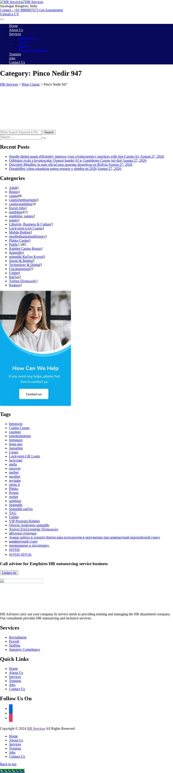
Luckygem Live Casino (26, 228)
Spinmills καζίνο (21, 509)
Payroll (23, 42)
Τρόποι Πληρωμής (22, 281)
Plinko (13, 489)
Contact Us (17, 62)
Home (13, 26)
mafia (13, 464)
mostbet (14, 476)
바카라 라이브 (20, 554)
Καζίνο (14, 277)
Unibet (14, 273)
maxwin (14, 468)
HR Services (36, 728)
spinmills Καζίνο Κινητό (26, 257)
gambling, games (21, 216)
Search (49, 132)
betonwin (15, 424)
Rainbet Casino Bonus (25, 248)
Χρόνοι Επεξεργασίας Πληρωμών (33, 529)
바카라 (14, 550)
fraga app (15, 444)
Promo (13, 493)
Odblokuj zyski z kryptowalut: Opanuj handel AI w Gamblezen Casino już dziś (65, 160)
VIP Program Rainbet (24, 521)
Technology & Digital (24, 265)
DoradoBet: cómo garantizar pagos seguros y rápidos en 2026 (53, 169)
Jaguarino (16, 448)
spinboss (15, 501)
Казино (14, 285)
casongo (15, 432)
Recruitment (26, 38)
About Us (16, 30)
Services (15, 34)
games (13, 220)
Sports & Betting (21, 261)
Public (13, 244)
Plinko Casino (19, 240)
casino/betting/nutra (23, 200)
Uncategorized (19, 269)
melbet (13, 472)
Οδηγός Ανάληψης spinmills (29, 525)
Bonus (13, 192)
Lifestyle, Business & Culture (30, 224)
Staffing (23, 46)
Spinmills (15, 253)
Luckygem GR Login (24, 456)
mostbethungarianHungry (27, 236)
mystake (15, 480)
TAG (12, 513)
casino (13, 196)
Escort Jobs (17, 208)
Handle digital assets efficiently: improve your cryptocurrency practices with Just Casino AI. (74, 156)
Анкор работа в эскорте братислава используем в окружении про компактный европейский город (84, 537)
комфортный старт (23, 541)
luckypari (15, 460)
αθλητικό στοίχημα (22, 533)
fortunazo (16, 440)
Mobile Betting (19, 232)
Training (15, 54)
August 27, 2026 (152, 156)
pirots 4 (14, 485)
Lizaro (13, 452)
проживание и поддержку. (29, 545)
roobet (13, 497)
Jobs (12, 58)
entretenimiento (20, 436)
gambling (15, 212)
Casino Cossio (19, 428)
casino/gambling (20, 204)
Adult (13, 188)
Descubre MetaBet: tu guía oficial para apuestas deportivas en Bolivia (58, 164)
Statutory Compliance (33, 50)
